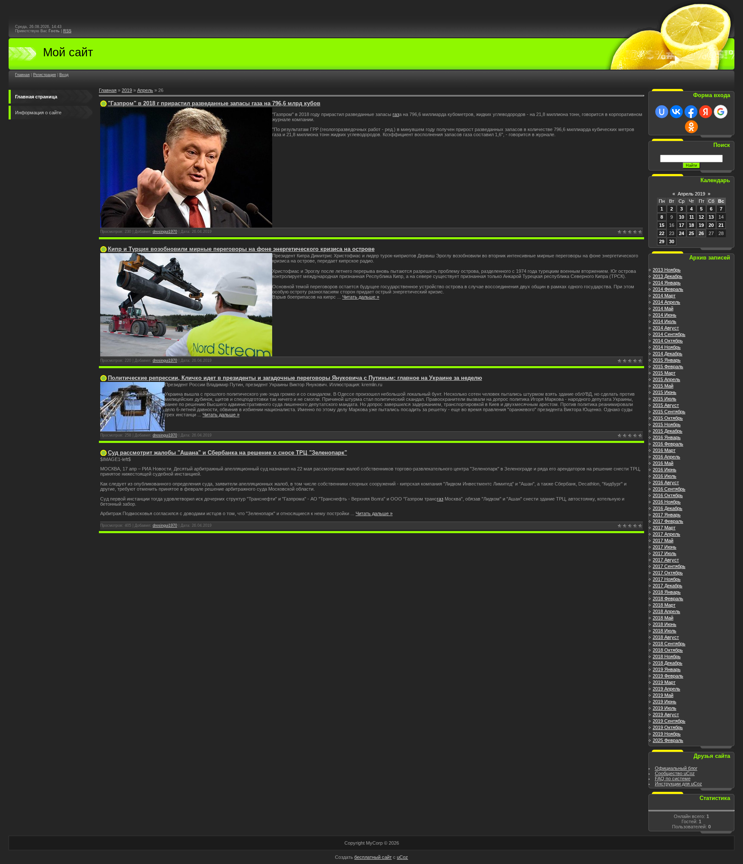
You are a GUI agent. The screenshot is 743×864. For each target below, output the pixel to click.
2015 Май (663, 385)
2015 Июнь (664, 392)
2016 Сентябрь (669, 489)
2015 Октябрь (668, 418)
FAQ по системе (673, 778)
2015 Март (664, 373)
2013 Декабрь (667, 276)
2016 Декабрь (667, 508)
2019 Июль (664, 708)
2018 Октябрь (668, 650)
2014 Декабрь (667, 353)
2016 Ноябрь (667, 501)
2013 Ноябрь (667, 269)
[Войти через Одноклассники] (691, 126)
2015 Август (666, 405)
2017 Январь (667, 514)
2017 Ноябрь (667, 579)
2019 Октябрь (668, 727)
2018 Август (666, 637)
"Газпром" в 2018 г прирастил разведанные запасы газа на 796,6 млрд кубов (214, 103)
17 (681, 225)
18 (691, 225)
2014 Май (663, 308)
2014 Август (666, 327)
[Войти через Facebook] (691, 111)
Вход (63, 75)
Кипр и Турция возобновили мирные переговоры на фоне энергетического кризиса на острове (241, 249)
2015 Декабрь (667, 431)
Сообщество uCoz (675, 773)
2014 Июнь (664, 315)
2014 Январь (667, 282)
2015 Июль (664, 398)
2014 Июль (664, 321)
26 (701, 233)
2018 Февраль (668, 598)
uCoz (402, 857)
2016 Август (666, 482)
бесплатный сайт (373, 857)
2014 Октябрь (668, 340)
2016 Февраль (668, 443)
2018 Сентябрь (669, 643)
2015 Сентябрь (669, 411)
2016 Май (663, 463)
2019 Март (664, 682)
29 (661, 241)
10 (681, 217)
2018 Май (663, 617)
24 (681, 233)
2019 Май (663, 695)
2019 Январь (667, 669)
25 (691, 233)
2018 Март (664, 605)
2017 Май (663, 540)
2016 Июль (664, 476)
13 (711, 217)
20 (711, 225)
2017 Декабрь (667, 585)
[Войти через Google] (721, 112)
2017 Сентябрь (669, 566)
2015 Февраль (668, 366)
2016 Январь (667, 437)
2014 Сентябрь (669, 334)
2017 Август (666, 559)
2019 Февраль (668, 675)
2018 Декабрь (667, 663)
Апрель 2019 (691, 193)
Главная (22, 75)
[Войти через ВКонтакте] (676, 111)
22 (661, 233)
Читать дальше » (360, 296)
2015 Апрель (666, 379)
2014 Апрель (666, 302)
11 (691, 217)
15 (661, 225)
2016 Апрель (666, 456)
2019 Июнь (664, 701)
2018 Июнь (664, 624)
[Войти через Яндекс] (705, 111)
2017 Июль (664, 553)
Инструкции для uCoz (678, 783)
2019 (127, 90)
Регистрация (44, 75)
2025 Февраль (668, 740)
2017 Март (664, 527)
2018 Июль (664, 630)
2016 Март (664, 450)
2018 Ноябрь (667, 656)
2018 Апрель (666, 611)
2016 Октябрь (668, 495)
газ (396, 114)
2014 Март (664, 295)
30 (671, 241)
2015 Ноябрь (667, 424)
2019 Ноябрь (667, 733)
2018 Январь (667, 592)
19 (701, 225)
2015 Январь (667, 360)
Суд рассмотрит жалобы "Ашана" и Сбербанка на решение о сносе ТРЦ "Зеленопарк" (227, 452)
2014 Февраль (668, 289)
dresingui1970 (165, 231)
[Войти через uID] (661, 111)
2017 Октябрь (668, 572)
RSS (67, 31)
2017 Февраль (668, 521)
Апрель (145, 90)
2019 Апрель (666, 688)
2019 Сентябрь (669, 721)
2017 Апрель (666, 534)
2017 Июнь (664, 547)
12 (701, 217)
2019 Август (666, 714)
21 (721, 225)
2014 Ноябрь (667, 347)
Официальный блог (676, 768)
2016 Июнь (664, 469)
